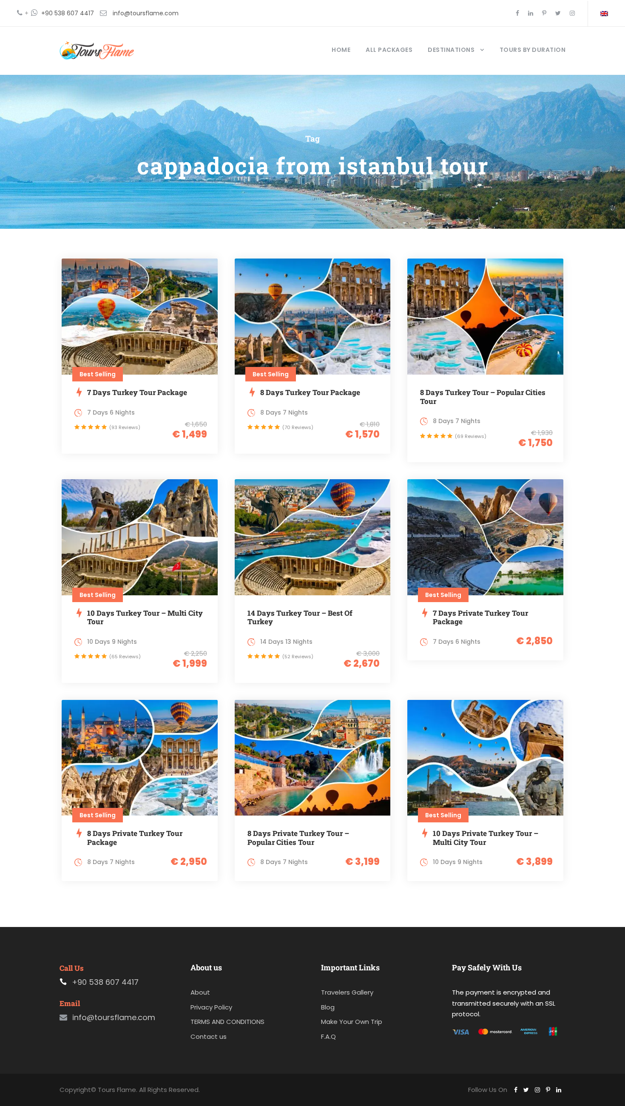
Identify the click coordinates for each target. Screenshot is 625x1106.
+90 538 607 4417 (67, 13)
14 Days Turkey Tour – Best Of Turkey (299, 617)
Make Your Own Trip (351, 1021)
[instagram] (572, 13)
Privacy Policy (211, 1007)
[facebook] (517, 13)
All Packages (389, 49)
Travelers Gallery (347, 992)
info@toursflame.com (146, 13)
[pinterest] (544, 13)
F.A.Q (328, 1036)
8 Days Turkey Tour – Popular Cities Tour (482, 396)
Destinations (451, 49)
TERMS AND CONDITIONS (227, 1021)
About (200, 992)
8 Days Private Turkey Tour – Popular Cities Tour (298, 837)
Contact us (208, 1036)
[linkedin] (530, 13)
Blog (328, 1007)
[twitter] (558, 13)
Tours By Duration (533, 49)
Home (341, 49)
